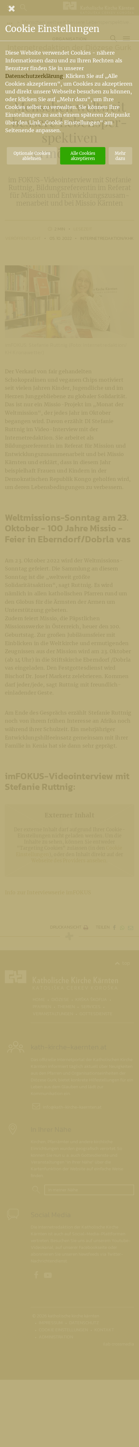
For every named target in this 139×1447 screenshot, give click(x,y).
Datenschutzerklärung (34, 76)
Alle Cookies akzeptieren (82, 156)
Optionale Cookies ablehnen (32, 156)
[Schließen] (69, 8)
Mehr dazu (120, 156)
